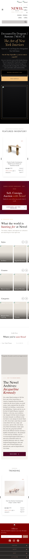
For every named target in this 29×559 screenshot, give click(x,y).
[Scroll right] (26, 242)
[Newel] (14, 524)
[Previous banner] (1, 76)
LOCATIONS (14, 557)
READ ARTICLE (14, 78)
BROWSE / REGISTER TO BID (14, 72)
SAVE (23, 479)
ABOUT (15, 549)
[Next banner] (27, 76)
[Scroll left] (23, 242)
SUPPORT (14, 545)
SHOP (14, 553)
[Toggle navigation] (2, 9)
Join (25, 536)
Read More (13, 454)
